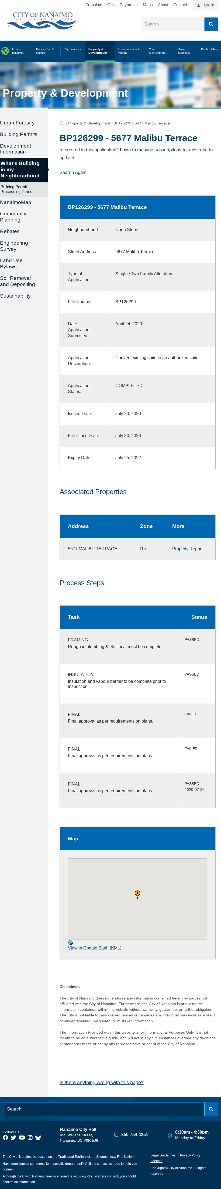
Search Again (73, 172)
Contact (180, 4)
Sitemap (156, 1161)
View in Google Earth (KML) (94, 948)
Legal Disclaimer (162, 1155)
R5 (143, 549)
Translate (94, 4)
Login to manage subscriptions (150, 149)
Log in (209, 5)
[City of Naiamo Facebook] (5, 1137)
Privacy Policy (190, 1155)
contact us (104, 1164)
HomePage (62, 122)
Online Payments (122, 4)
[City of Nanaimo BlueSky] (39, 1137)
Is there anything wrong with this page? (102, 1082)
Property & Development (89, 123)
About (163, 4)
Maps (148, 4)
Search (211, 24)
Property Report (187, 549)
